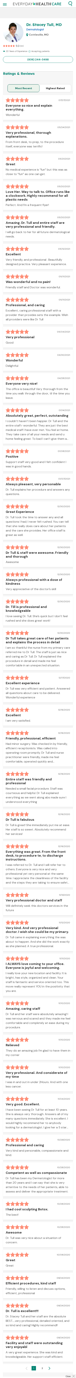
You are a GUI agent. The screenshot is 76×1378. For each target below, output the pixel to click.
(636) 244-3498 (38, 59)
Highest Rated (55, 88)
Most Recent (23, 88)
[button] (70, 3)
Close (68, 1376)
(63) (22, 46)
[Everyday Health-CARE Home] (37, 3)
